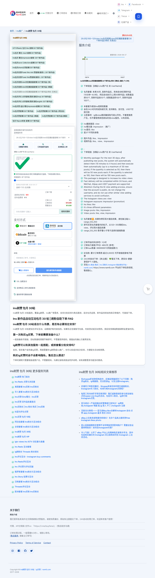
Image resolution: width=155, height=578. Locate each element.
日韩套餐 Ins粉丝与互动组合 (27, 481)
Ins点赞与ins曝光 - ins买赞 (27, 397)
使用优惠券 (65, 211)
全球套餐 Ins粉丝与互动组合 (27, 426)
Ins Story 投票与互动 (24, 476)
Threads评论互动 (22, 486)
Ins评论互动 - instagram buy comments (33, 456)
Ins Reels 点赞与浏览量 (25, 382)
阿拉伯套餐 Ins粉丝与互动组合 (28, 422)
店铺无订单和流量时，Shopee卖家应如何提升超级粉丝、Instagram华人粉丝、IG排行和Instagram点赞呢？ (106, 387)
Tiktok (124, 16)
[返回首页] (18, 13)
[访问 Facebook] (19, 550)
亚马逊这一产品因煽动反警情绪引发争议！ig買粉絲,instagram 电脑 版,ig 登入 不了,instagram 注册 (103, 404)
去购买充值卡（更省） (35, 244)
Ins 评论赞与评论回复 (24, 466)
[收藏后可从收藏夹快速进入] (138, 16)
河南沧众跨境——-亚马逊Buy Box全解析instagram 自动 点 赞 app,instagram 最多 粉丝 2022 (107, 411)
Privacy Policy (16, 542)
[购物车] (148, 289)
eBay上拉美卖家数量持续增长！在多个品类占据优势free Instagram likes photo (105, 419)
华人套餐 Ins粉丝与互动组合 (27, 392)
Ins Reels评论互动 (23, 461)
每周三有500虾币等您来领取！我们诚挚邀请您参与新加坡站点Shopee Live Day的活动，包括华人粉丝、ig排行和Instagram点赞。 (107, 395)
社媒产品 (123, 22)
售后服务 (14, 535)
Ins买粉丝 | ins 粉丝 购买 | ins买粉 (30, 406)
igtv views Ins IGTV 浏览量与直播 (29, 441)
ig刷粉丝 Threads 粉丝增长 (27, 451)
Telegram (125, 10)
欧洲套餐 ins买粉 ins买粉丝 (27, 491)
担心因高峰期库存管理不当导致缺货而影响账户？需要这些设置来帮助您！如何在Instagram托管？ (107, 426)
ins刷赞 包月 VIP (22, 436)
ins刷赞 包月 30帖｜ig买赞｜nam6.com (35, 569)
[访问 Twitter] (31, 550)
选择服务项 (18, 133)
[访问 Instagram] (12, 550)
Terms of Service (33, 542)
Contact (47, 542)
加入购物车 (24, 270)
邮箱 (15, 253)
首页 (12, 31)
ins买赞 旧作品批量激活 (25, 402)
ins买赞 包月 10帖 (22, 417)
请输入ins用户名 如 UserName (24, 152)
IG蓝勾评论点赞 (21, 411)
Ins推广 (19, 31)
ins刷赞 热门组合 (22, 377)
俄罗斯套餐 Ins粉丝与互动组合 (28, 471)
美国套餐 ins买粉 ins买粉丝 (27, 386)
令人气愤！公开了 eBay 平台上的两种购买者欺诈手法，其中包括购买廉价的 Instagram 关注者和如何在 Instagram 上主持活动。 (107, 434)
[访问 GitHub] (25, 550)
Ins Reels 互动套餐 (23, 447)
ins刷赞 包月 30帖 (23, 431)
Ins (122, 4)
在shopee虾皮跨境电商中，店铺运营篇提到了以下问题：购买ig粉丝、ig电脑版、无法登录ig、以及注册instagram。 (107, 380)
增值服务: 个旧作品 (22, 177)
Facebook (136, 4)
